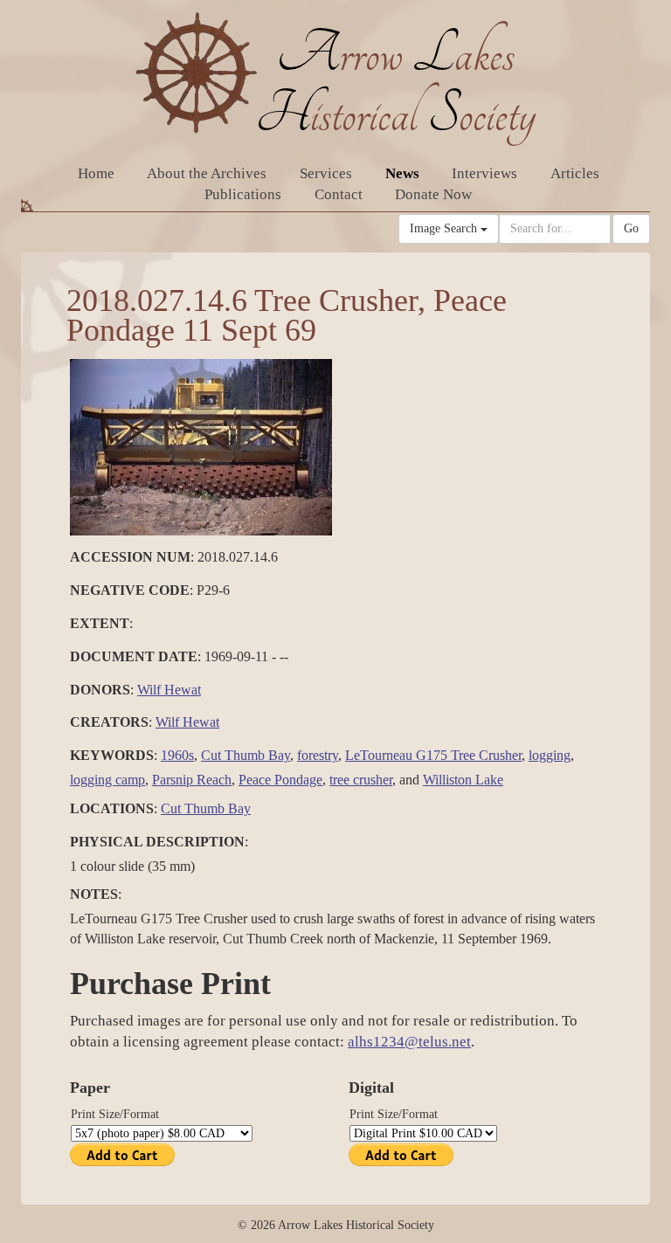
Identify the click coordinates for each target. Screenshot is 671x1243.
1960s (177, 755)
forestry (317, 755)
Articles (574, 173)
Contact (339, 194)
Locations (112, 808)
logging (550, 755)
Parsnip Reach (192, 779)
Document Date (133, 656)
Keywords (112, 755)
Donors (100, 689)
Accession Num (130, 556)
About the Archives (206, 173)
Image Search (445, 228)
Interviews (484, 173)
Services (326, 173)
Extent (99, 623)
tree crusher (360, 779)
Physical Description (157, 841)
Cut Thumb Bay (245, 755)
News (402, 173)
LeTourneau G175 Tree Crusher (433, 755)
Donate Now (433, 194)
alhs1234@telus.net (409, 1041)
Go (631, 228)
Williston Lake (463, 779)
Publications (242, 194)
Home (96, 173)
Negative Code (130, 590)
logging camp (107, 779)
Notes (94, 894)
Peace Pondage (280, 779)
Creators (109, 722)
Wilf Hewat (169, 689)
